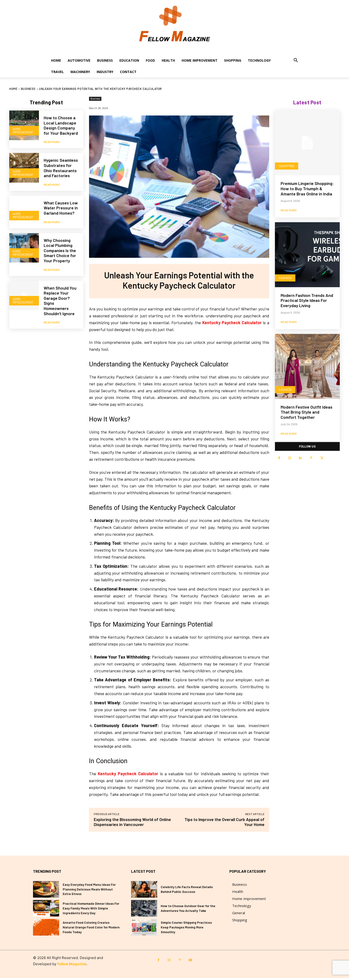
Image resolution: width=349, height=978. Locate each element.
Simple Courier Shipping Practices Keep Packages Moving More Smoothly (186, 927)
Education (129, 60)
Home (56, 60)
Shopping (232, 60)
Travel (57, 71)
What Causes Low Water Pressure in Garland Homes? (61, 208)
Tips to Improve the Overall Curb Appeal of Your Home (224, 822)
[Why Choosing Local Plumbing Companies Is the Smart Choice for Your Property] (24, 248)
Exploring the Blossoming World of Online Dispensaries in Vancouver (132, 822)
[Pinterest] (311, 458)
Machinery (80, 71)
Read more (52, 141)
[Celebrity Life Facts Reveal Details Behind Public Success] (144, 889)
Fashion (285, 278)
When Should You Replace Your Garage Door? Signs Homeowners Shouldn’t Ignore (60, 300)
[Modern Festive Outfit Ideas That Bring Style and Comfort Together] (307, 366)
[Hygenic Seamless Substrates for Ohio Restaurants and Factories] (24, 168)
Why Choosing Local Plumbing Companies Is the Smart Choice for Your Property (60, 250)
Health (168, 60)
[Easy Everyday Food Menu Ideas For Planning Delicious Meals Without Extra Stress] (46, 889)
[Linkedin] (300, 458)
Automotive (79, 60)
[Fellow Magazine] (174, 27)
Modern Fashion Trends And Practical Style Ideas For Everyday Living (307, 300)
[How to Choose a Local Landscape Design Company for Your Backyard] (24, 125)
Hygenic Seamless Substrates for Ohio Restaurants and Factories (61, 167)
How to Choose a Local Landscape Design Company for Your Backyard (61, 125)
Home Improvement (199, 60)
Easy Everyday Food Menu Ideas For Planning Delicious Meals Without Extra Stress (89, 889)
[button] (295, 61)
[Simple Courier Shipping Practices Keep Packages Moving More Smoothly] (144, 927)
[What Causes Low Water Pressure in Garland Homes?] (24, 210)
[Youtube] (190, 960)
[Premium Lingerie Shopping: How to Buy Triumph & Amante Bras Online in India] (307, 143)
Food (150, 60)
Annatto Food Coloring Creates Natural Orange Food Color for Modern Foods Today (91, 927)
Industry (105, 71)
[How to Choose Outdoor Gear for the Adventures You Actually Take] (144, 908)
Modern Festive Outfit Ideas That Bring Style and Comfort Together (306, 412)
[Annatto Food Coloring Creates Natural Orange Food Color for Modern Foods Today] (46, 927)
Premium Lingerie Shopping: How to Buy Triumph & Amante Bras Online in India (307, 188)
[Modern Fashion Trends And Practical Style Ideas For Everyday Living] (307, 254)
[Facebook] (279, 458)
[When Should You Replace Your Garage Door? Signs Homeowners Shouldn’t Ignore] (24, 295)
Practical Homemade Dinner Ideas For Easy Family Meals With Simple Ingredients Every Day (91, 908)
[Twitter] (322, 458)
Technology (259, 60)
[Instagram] (290, 458)
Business (105, 60)
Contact (128, 71)
